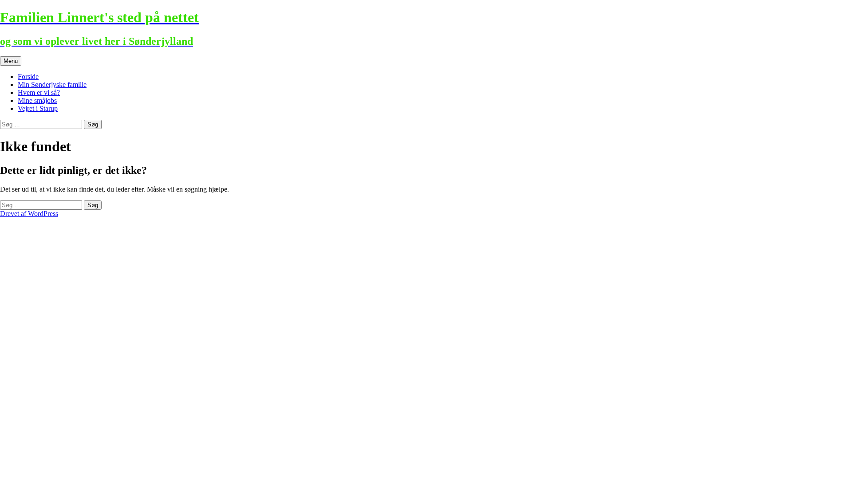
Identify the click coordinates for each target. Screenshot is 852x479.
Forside (28, 76)
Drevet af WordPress (29, 213)
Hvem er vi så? (39, 92)
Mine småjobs (37, 100)
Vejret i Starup (38, 108)
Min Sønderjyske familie (52, 84)
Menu (11, 61)
